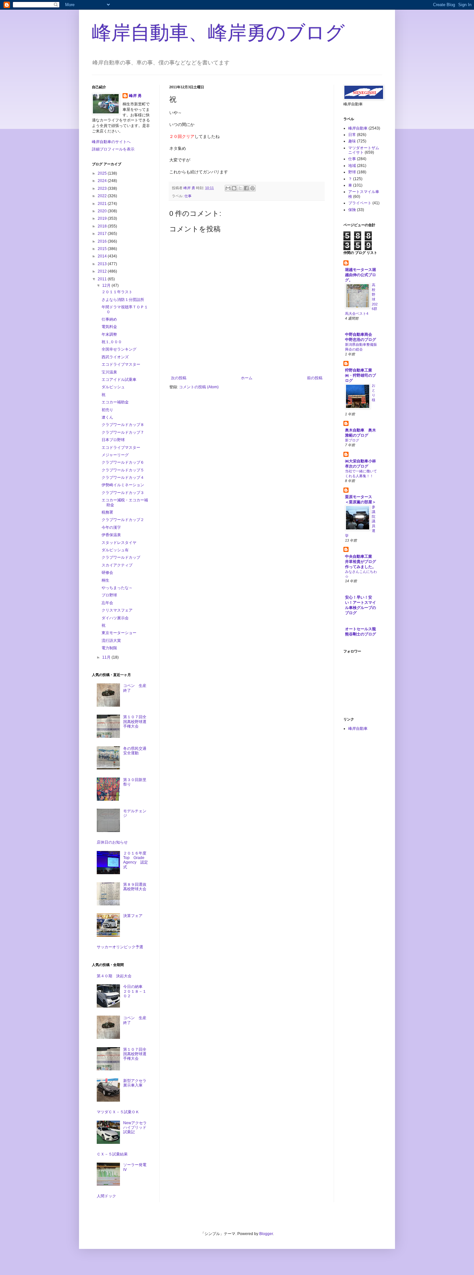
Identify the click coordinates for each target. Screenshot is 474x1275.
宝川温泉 (109, 372)
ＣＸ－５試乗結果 (112, 1154)
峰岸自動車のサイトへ (111, 142)
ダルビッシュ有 (115, 550)
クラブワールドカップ (121, 557)
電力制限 (109, 648)
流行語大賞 (111, 640)
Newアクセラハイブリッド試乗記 (135, 1128)
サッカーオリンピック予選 (120, 947)
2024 (103, 181)
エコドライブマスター (121, 364)
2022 (103, 196)
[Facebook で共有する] (246, 188)
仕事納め (109, 319)
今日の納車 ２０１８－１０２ (134, 991)
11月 (107, 657)
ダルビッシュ (113, 387)
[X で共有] (240, 188)
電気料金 (109, 326)
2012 (103, 271)
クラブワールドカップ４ (123, 477)
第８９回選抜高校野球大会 (134, 886)
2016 (103, 241)
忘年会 (107, 603)
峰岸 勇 (135, 95)
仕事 (188, 196)
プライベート (359, 203)
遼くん (107, 417)
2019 (103, 218)
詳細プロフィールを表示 (113, 149)
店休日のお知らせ (112, 842)
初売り (107, 410)
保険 (352, 210)
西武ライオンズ (115, 357)
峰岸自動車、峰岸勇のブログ (218, 32)
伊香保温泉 (111, 535)
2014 (103, 256)
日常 (352, 134)
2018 (103, 226)
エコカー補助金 (115, 402)
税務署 (107, 512)
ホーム (246, 378)
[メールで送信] (228, 188)
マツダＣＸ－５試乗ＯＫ (118, 1112)
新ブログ (352, 440)
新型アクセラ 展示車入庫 (136, 1082)
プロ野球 (109, 595)
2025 (103, 173)
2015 (103, 248)
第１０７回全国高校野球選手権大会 (134, 722)
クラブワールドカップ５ (123, 470)
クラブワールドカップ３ (123, 492)
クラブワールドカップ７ (123, 432)
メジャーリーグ (115, 455)
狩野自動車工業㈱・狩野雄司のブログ (360, 375)
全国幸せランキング (119, 349)
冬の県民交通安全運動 (134, 750)
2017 (103, 233)
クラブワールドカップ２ (123, 519)
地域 (352, 165)
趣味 (352, 141)
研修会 (107, 572)
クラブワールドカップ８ (123, 424)
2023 (103, 188)
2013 (103, 264)
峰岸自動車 (358, 128)
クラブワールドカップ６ (123, 462)
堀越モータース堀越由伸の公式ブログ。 (360, 274)
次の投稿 (178, 378)
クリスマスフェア (117, 610)
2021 (103, 203)
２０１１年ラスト (117, 292)
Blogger (266, 1234)
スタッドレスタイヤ (119, 542)
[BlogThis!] (234, 188)
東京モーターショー (119, 633)
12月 (107, 285)
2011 (103, 279)
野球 (352, 172)
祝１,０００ (112, 342)
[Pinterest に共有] (252, 188)
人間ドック (106, 1196)
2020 (103, 211)
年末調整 (109, 334)
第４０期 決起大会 (114, 976)
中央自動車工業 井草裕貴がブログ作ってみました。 (360, 561)
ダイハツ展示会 (115, 618)
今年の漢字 (111, 527)
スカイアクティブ (117, 565)
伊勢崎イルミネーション (123, 485)
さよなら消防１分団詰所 (123, 299)
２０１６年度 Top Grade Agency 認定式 (136, 860)
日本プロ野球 (113, 440)
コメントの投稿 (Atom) (199, 387)
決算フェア (133, 915)
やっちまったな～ (117, 587)
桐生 (105, 580)
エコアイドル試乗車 (119, 379)
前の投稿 (314, 378)
